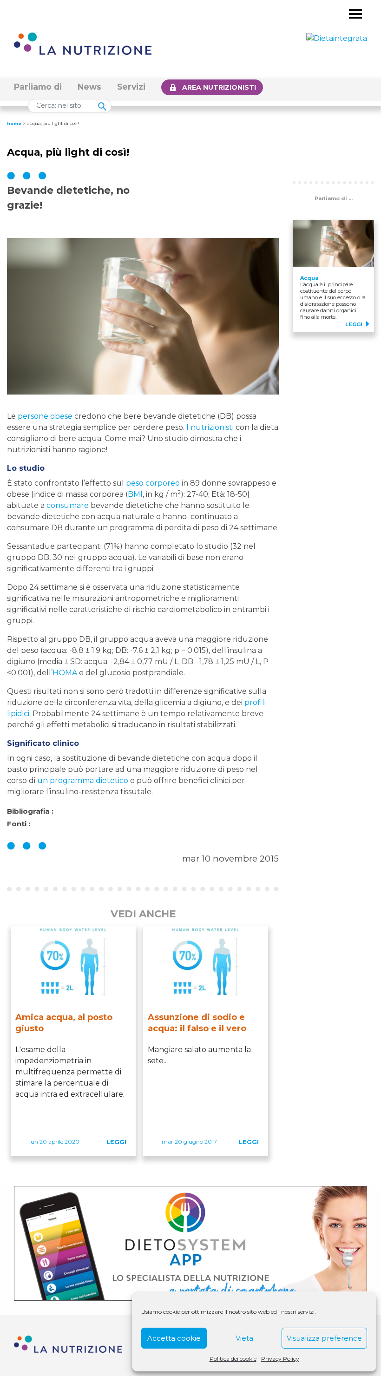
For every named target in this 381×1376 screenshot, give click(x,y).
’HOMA (64, 672)
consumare (67, 505)
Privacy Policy (280, 1358)
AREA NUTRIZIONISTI (219, 87)
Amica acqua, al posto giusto (63, 1023)
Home (14, 123)
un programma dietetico (82, 780)
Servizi (131, 87)
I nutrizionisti (210, 427)
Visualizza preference (324, 1338)
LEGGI (116, 1142)
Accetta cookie (174, 1338)
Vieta (244, 1338)
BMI (135, 494)
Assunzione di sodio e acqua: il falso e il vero (197, 1023)
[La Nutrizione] (82, 43)
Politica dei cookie (233, 1358)
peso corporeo (153, 483)
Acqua (309, 278)
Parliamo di (38, 87)
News (89, 87)
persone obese (45, 416)
